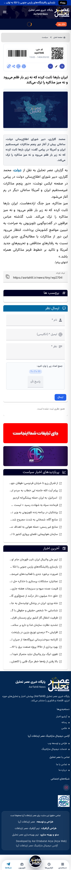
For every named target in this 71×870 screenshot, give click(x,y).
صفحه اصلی (57, 37)
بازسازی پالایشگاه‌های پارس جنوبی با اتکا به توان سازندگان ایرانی (29, 3)
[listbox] (35, 509)
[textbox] (35, 276)
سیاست (45, 37)
